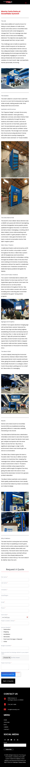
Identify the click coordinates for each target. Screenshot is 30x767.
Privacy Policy (22, 762)
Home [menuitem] (5, 720)
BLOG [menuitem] (5, 724)
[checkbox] (15, 636)
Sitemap (15, 762)
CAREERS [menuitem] (6, 727)
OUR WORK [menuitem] (7, 722)
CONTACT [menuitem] (6, 729)
